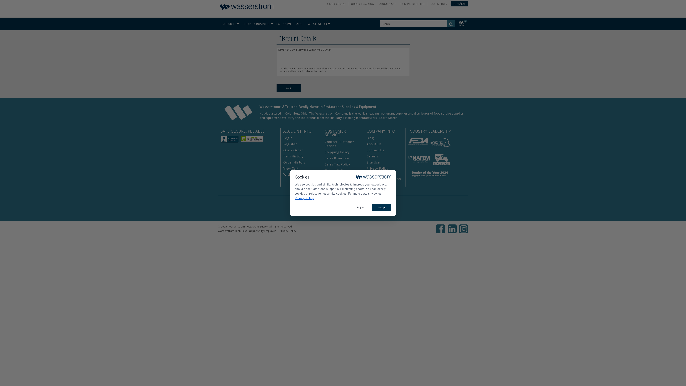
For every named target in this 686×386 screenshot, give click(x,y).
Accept (382, 207)
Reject (360, 207)
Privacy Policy (304, 198)
